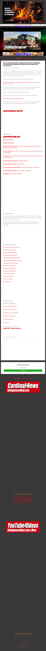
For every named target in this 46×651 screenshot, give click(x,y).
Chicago (7, 337)
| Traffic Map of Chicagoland (12, 173)
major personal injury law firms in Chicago (12, 260)
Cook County (12, 337)
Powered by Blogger (23, 643)
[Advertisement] (23, 123)
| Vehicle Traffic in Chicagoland (17, 170)
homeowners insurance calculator (10, 312)
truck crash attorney (7, 278)
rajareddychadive (25, 645)
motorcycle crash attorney (9, 273)
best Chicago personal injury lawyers (11, 247)
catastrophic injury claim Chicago (10, 263)
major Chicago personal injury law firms (12, 257)
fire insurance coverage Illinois (10, 306)
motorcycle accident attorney (9, 271)
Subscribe (23, 370)
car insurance (6, 322)
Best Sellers (16, 25)
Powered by (20, 375)
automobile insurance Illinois (9, 316)
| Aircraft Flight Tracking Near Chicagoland (21, 167)
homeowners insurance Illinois (10, 309)
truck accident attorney (8, 276)
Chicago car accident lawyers (9, 268)
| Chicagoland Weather (15, 160)
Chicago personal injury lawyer (10, 252)
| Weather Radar (13, 164)
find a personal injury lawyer (9, 250)
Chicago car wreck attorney (9, 265)
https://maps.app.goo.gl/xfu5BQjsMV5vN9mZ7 (13, 98)
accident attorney (7, 281)
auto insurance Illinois (8, 319)
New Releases (23, 25)
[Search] (44, 30)
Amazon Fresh (29, 25)
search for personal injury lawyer (10, 255)
